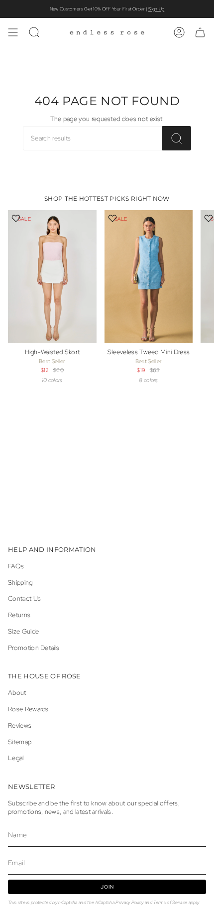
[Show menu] (13, 32)
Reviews (19, 725)
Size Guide (23, 631)
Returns (19, 615)
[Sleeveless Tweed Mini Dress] (149, 276)
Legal (16, 758)
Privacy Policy (129, 902)
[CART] (200, 32)
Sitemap (19, 742)
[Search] (176, 138)
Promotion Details (33, 648)
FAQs (16, 566)
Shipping (20, 582)
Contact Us (24, 598)
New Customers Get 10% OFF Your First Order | (107, 9)
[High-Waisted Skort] (52, 276)
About (17, 692)
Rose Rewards (28, 709)
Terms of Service (170, 902)
